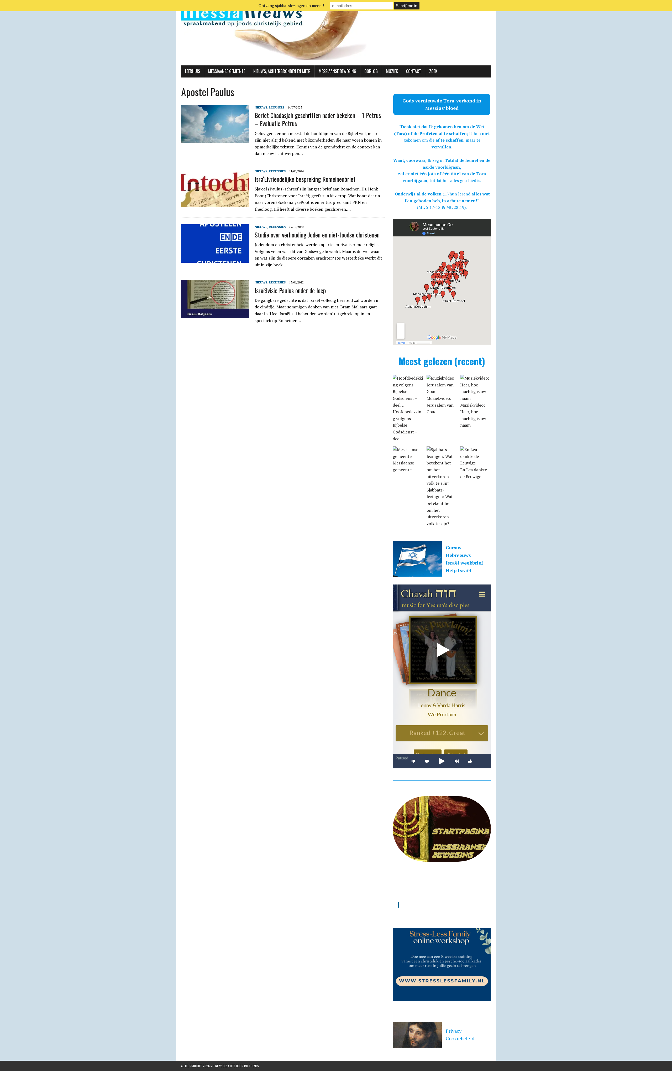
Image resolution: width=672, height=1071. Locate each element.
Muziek (392, 71)
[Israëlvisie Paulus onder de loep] (215, 315)
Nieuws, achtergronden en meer (282, 71)
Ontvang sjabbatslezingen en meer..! (291, 5)
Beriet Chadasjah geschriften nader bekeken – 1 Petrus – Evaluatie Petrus (318, 119)
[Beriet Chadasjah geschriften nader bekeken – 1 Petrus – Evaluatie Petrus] (215, 139)
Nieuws (261, 107)
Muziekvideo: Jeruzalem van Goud (440, 405)
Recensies (277, 171)
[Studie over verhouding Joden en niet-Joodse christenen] (215, 259)
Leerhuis (192, 71)
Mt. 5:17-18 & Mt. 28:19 (441, 207)
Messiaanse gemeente (226, 71)
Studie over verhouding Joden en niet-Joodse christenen (317, 234)
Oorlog (371, 71)
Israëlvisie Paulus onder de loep (290, 290)
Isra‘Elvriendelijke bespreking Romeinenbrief (305, 179)
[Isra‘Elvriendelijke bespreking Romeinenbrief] (215, 203)
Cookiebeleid (460, 1038)
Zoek (433, 71)
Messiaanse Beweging (337, 71)
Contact (413, 71)
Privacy (453, 1031)
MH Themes (251, 1066)
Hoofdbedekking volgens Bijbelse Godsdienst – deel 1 (407, 425)
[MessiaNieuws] (336, 32)
